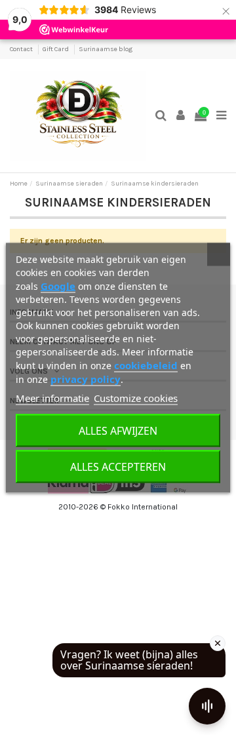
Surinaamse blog (105, 49)
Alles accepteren (118, 466)
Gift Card (56, 49)
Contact (22, 49)
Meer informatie (52, 397)
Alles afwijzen (118, 430)
